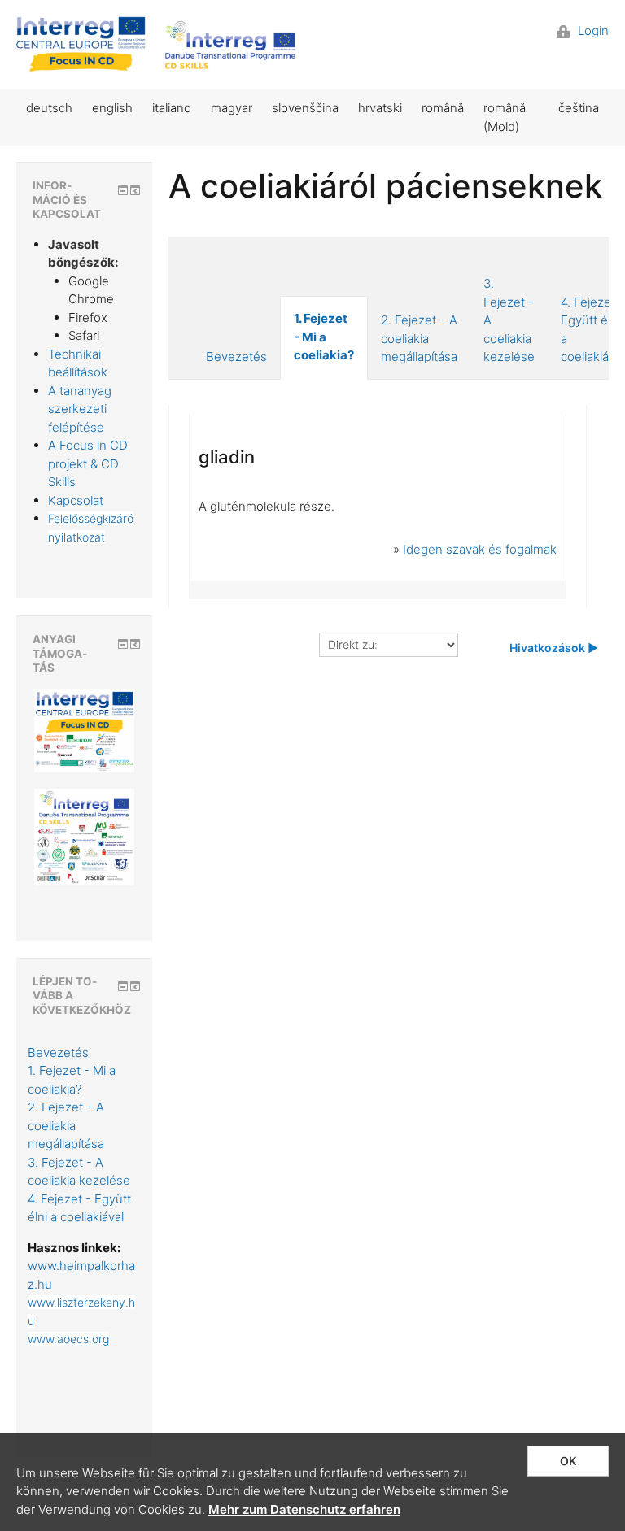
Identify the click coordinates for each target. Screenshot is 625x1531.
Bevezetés (236, 356)
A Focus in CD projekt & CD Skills (88, 463)
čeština (578, 107)
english (112, 107)
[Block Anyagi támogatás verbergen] (123, 644)
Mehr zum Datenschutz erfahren (304, 1509)
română (443, 107)
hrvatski (380, 107)
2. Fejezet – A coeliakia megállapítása (419, 338)
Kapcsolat (75, 500)
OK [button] (568, 1461)
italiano (171, 107)
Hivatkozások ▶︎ (553, 648)
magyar (231, 107)
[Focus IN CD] (157, 44)
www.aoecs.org (68, 1339)
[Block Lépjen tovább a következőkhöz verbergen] (123, 986)
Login (592, 30)
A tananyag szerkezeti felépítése (79, 409)
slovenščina (305, 107)
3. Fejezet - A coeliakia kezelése (509, 320)
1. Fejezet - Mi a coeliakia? (324, 337)
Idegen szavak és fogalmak (480, 549)
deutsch (49, 107)
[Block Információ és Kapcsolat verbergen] (123, 190)
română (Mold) (504, 117)
